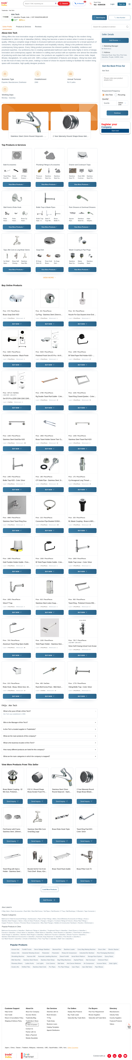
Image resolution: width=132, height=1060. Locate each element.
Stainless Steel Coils (39, 967)
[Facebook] (109, 1055)
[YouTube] (125, 1055)
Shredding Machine (17, 956)
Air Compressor (89, 963)
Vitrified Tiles (26, 967)
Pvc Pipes (52, 967)
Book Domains (51, 1015)
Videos (112, 1024)
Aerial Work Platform (78, 956)
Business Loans (52, 1024)
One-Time (109, 95)
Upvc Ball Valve (87, 967)
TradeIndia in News (32, 1021)
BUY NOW (15, 324)
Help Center (9, 1012)
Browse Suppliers (94, 1015)
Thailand (25, 1047)
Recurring (121, 95)
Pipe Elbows (99, 967)
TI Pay (49, 1018)
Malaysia (32, 1047)
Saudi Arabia (53, 1047)
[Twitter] (119, 1055)
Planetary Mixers (16, 963)
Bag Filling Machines (64, 960)
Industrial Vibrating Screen (30, 953)
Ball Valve (61, 963)
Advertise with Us (52, 1012)
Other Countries (73, 1047)
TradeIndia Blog (31, 1018)
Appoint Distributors (53, 1030)
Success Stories (31, 1015)
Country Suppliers (115, 1018)
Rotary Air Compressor (69, 953)
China (12, 1047)
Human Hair (15, 949)
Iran (65, 1047)
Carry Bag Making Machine (86, 949)
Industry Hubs (114, 1015)
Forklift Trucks (26, 949)
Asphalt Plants (78, 960)
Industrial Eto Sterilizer (87, 953)
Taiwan (18, 1047)
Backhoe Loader (69, 949)
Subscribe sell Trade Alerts (97, 1018)
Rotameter (45, 953)
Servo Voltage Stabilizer (42, 949)
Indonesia (40, 1047)
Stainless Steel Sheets (30, 960)
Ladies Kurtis (29, 963)
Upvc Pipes (75, 967)
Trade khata (51, 1021)
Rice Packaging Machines (105, 953)
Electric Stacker (113, 949)
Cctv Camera (50, 963)
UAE (46, 1047)
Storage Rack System (95, 956)
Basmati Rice (57, 949)
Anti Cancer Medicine (74, 963)
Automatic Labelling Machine (47, 956)
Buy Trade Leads (73, 1015)
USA (60, 1047)
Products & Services (23, 27)
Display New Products (75, 1012)
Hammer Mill (31, 956)
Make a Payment (31, 1035)
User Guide (8, 1015)
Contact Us (29, 1029)
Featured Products (116, 1021)
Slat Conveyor (90, 960)
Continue (117, 113)
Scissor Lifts (15, 953)
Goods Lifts (15, 967)
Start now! (115, 131)
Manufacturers (114, 1012)
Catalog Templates (53, 1027)
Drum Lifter (102, 949)
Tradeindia (5, 10)
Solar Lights (113, 963)
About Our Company (32, 1012)
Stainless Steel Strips (48, 960)
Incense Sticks (101, 963)
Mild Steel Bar (16, 960)
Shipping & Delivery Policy (13, 1021)
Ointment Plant (103, 960)
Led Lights (40, 963)
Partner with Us (31, 1032)
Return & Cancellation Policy (14, 1018)
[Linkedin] (114, 1055)
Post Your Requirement (96, 1012)
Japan (7, 1047)
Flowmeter (55, 953)
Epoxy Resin (109, 956)
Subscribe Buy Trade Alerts (76, 1018)
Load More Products (49, 889)
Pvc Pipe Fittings (63, 967)
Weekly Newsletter (32, 1038)
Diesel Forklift (64, 956)
